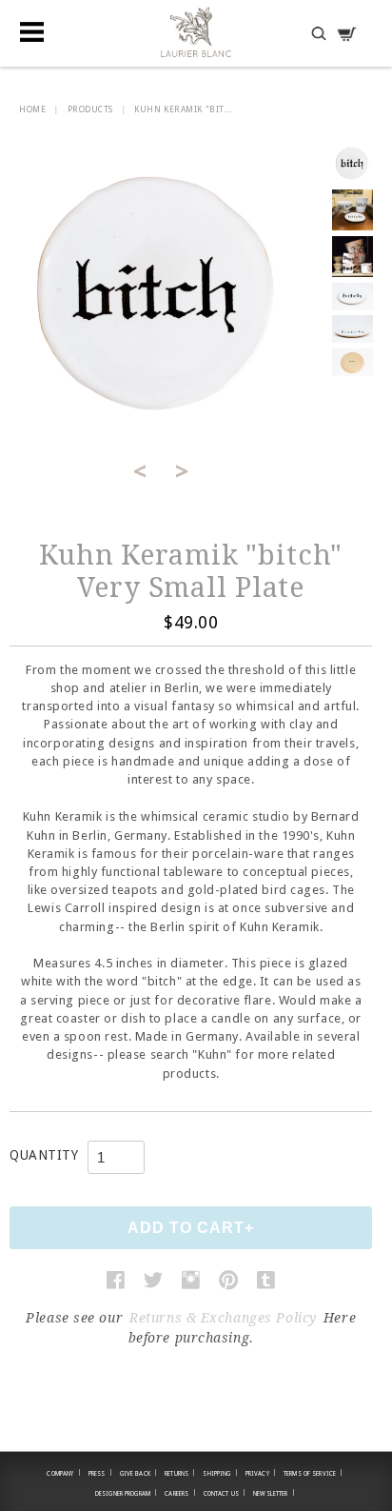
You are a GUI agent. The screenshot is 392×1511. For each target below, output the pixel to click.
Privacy (260, 1473)
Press (100, 1473)
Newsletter (274, 1493)
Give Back (139, 1473)
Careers (180, 1493)
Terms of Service (313, 1473)
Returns (180, 1473)
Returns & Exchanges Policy (223, 1317)
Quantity (44, 1155)
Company (63, 1473)
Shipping (220, 1473)
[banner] (196, 32)
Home (32, 109)
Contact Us (225, 1493)
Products (90, 109)
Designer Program (126, 1493)
